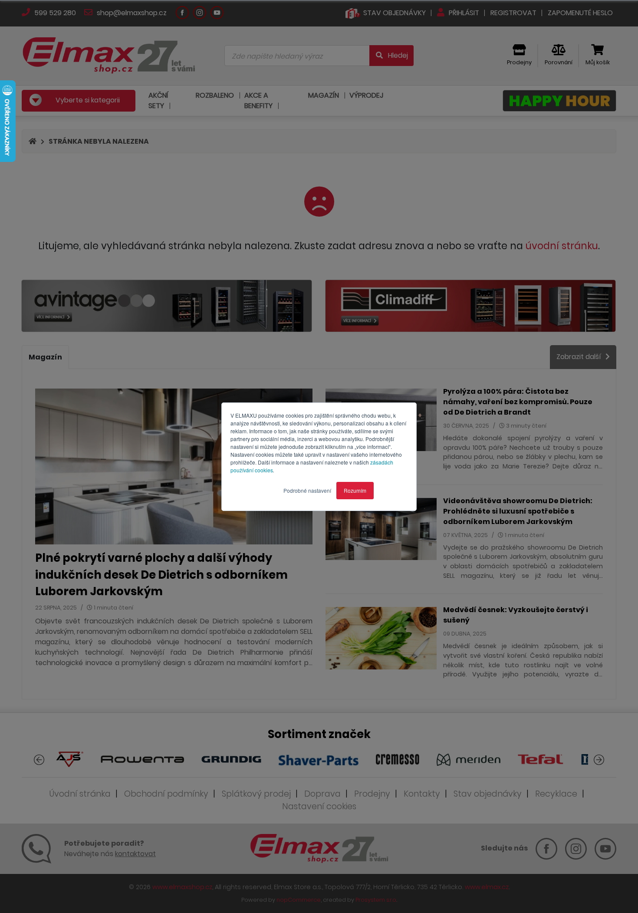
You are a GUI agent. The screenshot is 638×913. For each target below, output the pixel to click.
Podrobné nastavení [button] (307, 490)
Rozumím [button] (355, 490)
